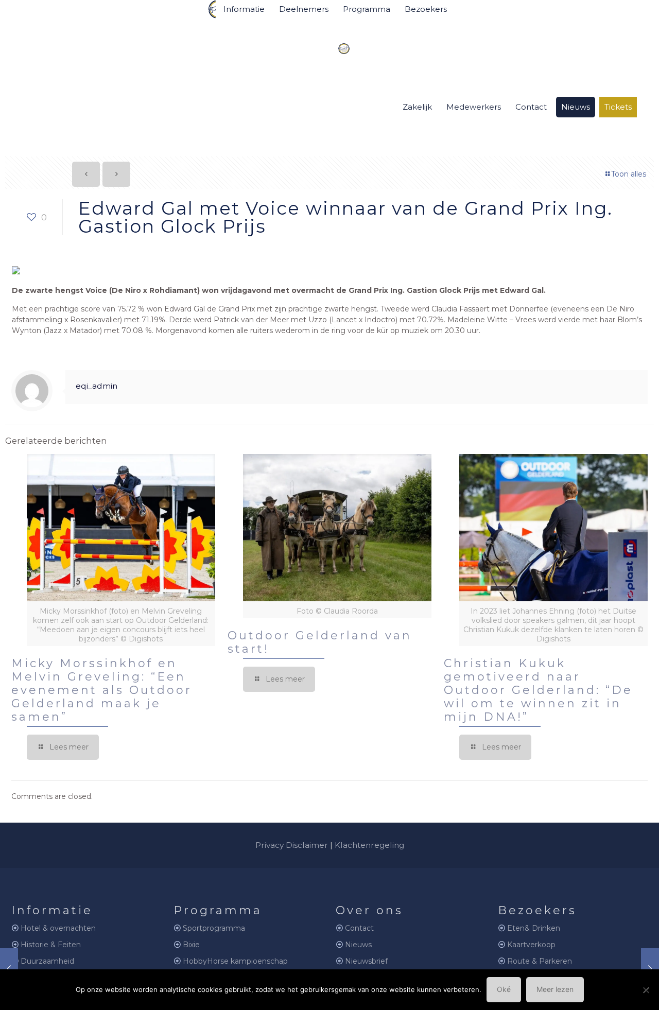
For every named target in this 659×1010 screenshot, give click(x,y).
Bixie (191, 944)
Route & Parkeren (539, 961)
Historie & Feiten (51, 944)
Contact (359, 928)
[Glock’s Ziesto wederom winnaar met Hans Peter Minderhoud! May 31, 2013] (9, 968)
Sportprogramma (214, 928)
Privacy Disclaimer (291, 845)
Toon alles (628, 174)
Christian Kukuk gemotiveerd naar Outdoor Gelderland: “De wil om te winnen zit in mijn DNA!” (538, 690)
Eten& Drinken (533, 928)
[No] (646, 990)
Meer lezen (555, 989)
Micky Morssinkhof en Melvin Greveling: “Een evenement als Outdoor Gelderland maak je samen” (101, 690)
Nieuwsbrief (366, 961)
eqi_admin (96, 386)
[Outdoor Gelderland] (336, 44)
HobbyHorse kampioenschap (235, 961)
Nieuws (358, 944)
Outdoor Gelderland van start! (320, 642)
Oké (504, 989)
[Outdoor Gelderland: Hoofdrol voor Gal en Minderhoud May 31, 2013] (650, 968)
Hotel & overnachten (58, 928)
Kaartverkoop (531, 944)
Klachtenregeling (369, 845)
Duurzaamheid (47, 961)
